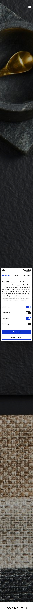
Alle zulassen (16, 332)
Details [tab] (16, 275)
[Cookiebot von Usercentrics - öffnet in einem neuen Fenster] (23, 270)
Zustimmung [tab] (6, 275)
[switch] (28, 312)
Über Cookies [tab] (26, 275)
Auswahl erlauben (16, 337)
